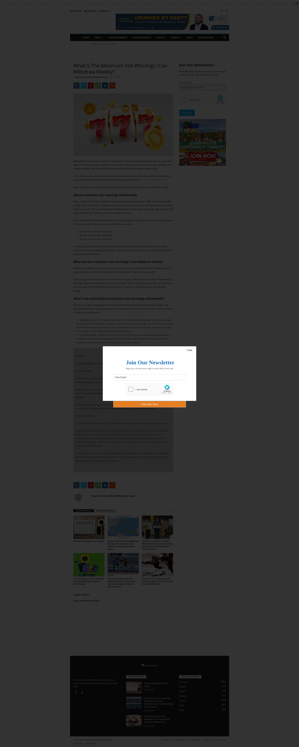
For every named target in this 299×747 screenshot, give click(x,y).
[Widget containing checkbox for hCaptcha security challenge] (149, 389)
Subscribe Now (149, 404)
